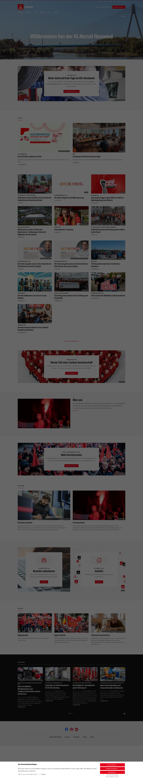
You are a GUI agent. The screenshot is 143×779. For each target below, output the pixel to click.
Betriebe (41, 12)
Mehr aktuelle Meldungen (71, 341)
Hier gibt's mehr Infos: (71, 91)
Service (49, 12)
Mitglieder (26, 1)
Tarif (35, 12)
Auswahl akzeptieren (111, 768)
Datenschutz (76, 737)
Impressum (67, 737)
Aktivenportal (20, 1)
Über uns (75, 410)
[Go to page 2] (71, 714)
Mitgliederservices (71, 466)
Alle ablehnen (112, 772)
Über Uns (20, 12)
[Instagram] (71, 729)
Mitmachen (28, 12)
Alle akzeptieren (111, 765)
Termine (56, 12)
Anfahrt (99, 582)
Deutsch (118, 1)
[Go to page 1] (70, 714)
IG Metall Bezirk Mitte (103, 1)
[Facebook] (66, 729)
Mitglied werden (118, 7)
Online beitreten (71, 373)
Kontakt (110, 1)
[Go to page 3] (73, 714)
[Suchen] (97, 7)
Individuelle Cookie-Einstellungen (112, 775)
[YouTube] (76, 729)
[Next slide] (124, 714)
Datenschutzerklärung (110, 776)
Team (115, 1)
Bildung (31, 1)
